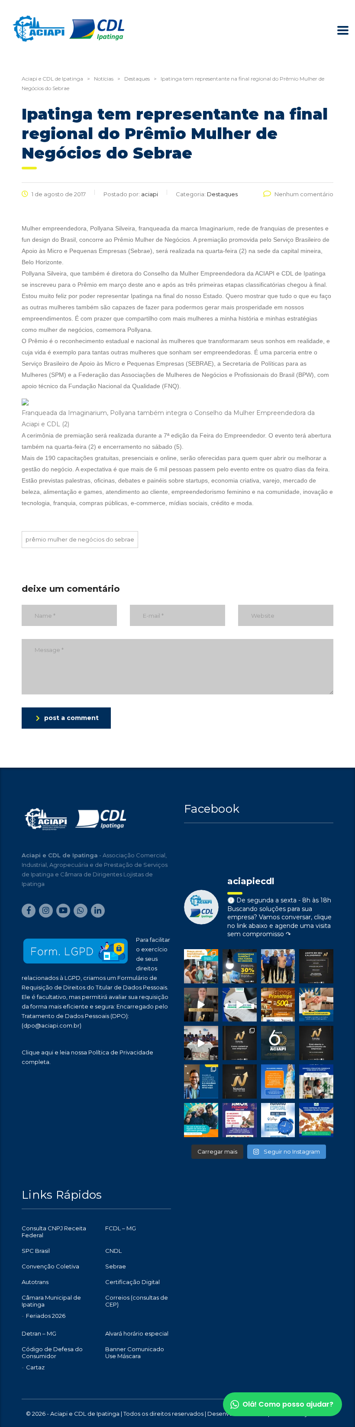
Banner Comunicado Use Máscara (134, 1352)
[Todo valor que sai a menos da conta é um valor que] (240, 966)
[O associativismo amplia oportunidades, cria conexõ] (316, 1005)
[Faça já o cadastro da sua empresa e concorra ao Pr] (201, 1005)
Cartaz (35, 1367)
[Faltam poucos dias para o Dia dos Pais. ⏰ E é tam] (240, 1120)
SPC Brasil (36, 1250)
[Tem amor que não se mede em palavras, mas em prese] (201, 1120)
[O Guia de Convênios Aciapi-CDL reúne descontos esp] (201, 1081)
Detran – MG (39, 1333)
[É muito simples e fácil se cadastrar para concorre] (240, 1043)
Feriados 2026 (45, 1315)
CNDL (113, 1250)
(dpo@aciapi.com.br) (51, 1025)
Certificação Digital (132, 1281)
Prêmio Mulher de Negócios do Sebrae (80, 539)
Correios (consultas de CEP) (136, 1301)
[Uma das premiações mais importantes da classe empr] (316, 1043)
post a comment (71, 718)
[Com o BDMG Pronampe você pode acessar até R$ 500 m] (278, 1005)
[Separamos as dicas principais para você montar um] (240, 1005)
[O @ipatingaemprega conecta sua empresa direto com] (316, 1120)
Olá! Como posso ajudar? (287, 1404)
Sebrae (115, 1266)
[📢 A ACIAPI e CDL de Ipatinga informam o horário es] (278, 1120)
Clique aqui (37, 1052)
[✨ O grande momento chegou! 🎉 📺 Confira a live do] (201, 1043)
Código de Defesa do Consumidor (52, 1352)
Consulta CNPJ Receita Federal (54, 1232)
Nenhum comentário (303, 194)
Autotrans (35, 1281)
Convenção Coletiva (50, 1266)
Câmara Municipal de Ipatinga (51, 1301)
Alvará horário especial (136, 1333)
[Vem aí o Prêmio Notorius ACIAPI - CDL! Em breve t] (240, 1081)
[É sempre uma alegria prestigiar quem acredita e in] (278, 966)
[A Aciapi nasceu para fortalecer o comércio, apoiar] (278, 1043)
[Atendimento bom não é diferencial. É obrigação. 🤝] (201, 966)
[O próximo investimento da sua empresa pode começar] (316, 1081)
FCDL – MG (120, 1228)
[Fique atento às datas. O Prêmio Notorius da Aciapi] (316, 966)
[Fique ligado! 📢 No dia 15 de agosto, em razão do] (278, 1081)
